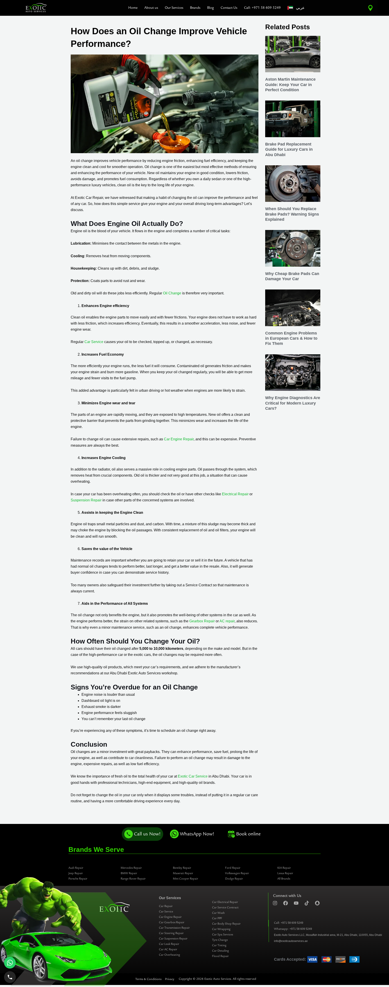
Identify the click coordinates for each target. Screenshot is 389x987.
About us (151, 8)
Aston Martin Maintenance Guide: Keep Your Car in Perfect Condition (290, 84)
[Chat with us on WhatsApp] (10, 963)
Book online (248, 834)
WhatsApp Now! (197, 834)
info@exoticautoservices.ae (291, 941)
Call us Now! (147, 834)
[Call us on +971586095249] (10, 977)
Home (133, 8)
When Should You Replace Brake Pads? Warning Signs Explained (292, 214)
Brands (195, 8)
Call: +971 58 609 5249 (262, 8)
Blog (210, 8)
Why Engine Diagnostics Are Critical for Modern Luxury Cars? (292, 403)
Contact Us (229, 8)
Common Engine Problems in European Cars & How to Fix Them (291, 338)
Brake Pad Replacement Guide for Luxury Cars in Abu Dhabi (289, 149)
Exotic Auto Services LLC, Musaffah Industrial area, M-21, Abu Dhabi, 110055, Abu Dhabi (328, 935)
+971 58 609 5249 (292, 922)
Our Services (174, 8)
